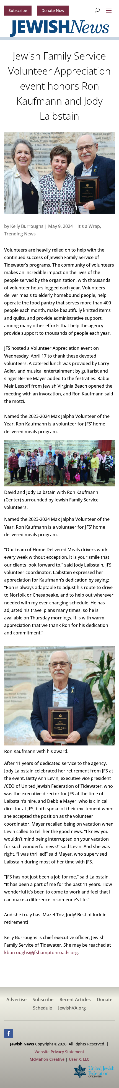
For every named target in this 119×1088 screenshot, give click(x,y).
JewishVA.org (72, 1008)
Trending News (20, 234)
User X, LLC (79, 1059)
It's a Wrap (88, 226)
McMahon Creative (47, 1059)
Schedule (42, 1008)
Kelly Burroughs (26, 226)
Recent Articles (75, 1000)
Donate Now (53, 10)
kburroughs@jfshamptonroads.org (41, 952)
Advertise (16, 1000)
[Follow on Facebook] (8, 1033)
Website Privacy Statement (59, 1051)
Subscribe (18, 10)
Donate (104, 1000)
